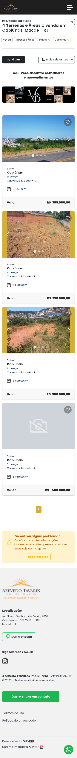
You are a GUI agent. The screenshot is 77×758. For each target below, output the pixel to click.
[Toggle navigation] (70, 7)
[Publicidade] (38, 94)
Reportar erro (38, 557)
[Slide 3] (41, 155)
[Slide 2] (37, 155)
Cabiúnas (60, 39)
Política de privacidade (19, 720)
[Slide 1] (33, 155)
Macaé (43, 39)
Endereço (12, 176)
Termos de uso (13, 713)
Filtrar (15, 59)
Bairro (10, 168)
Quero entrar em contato (30, 696)
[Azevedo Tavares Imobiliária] (11, 7)
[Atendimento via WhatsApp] (68, 749)
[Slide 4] (45, 155)
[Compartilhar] (72, 22)
